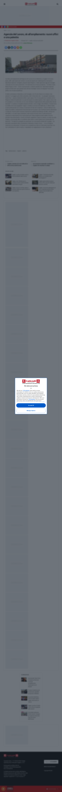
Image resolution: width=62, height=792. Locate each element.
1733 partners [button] (26, 390)
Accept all (31, 405)
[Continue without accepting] (31, 388)
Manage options (31, 410)
